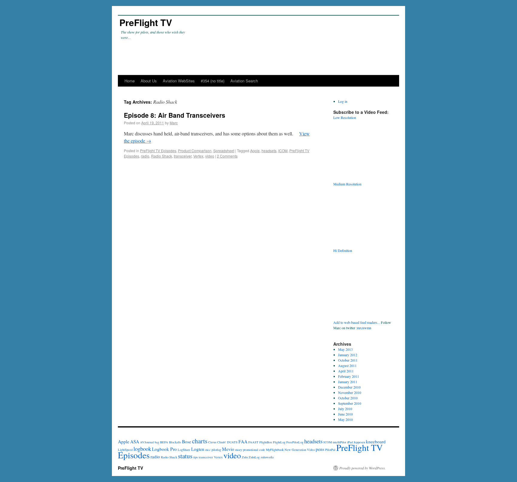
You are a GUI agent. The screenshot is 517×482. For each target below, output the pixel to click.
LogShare (184, 450)
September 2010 (349, 403)
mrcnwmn (364, 327)
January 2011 (347, 381)
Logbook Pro (164, 449)
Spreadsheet (223, 150)
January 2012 (347, 354)
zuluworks (267, 457)
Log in (342, 101)
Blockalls (175, 442)
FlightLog (279, 442)
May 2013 (345, 349)
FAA (242, 442)
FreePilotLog (294, 442)
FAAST (253, 442)
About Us (149, 81)
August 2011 (347, 365)
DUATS (232, 442)
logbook (142, 448)
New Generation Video (300, 450)
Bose (186, 442)
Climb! (221, 442)
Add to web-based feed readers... (356, 322)
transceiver (182, 155)
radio (145, 155)
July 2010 (345, 408)
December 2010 (349, 387)
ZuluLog (254, 457)
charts (199, 440)
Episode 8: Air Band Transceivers (174, 115)
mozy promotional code (250, 450)
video (209, 155)
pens (320, 449)
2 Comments (227, 155)
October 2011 (348, 360)
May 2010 (345, 419)
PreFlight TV (145, 22)
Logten (197, 449)
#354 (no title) (212, 81)
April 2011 (346, 370)
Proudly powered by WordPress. (362, 468)
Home (129, 81)
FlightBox (265, 442)
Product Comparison (195, 150)
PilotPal (330, 450)
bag (157, 442)
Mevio (228, 449)
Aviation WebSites (179, 81)
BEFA (164, 442)
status (185, 455)
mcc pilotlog (213, 450)
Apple (255, 150)
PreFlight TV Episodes (158, 150)
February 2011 (348, 376)
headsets (268, 150)
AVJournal (147, 442)
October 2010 (348, 397)
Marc (174, 122)
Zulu (245, 457)
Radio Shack (161, 155)
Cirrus (212, 442)
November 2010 (349, 392)
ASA (134, 442)
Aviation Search (244, 81)
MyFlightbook (275, 450)
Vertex (198, 155)
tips (195, 457)
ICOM (283, 150)
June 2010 (345, 414)
